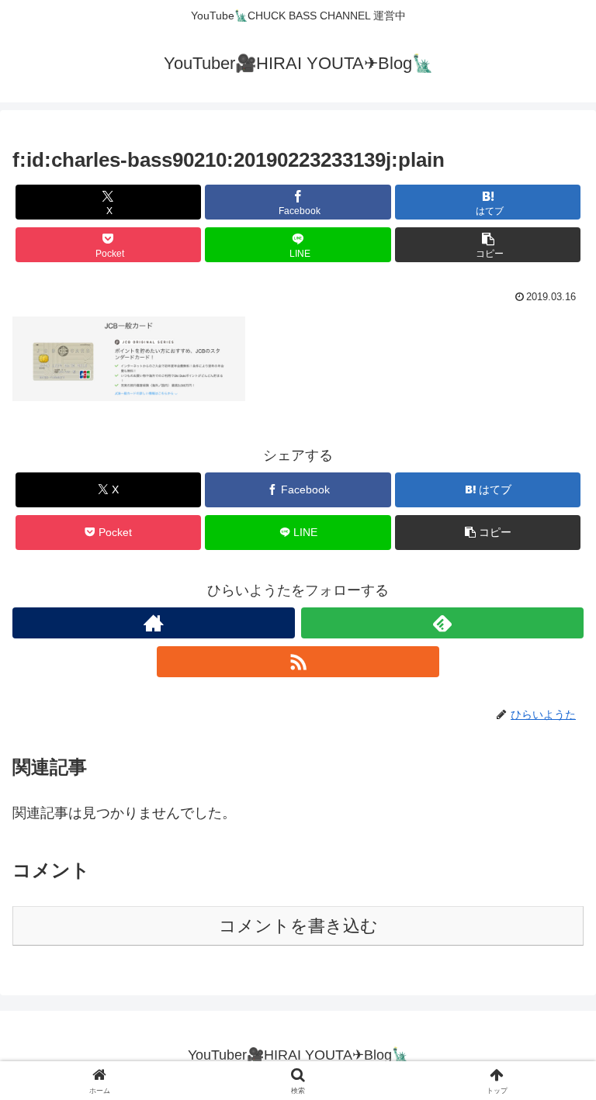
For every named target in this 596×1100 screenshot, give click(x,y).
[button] (487, 244)
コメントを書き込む (298, 926)
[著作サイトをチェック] (153, 622)
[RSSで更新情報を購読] (298, 661)
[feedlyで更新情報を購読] (442, 622)
